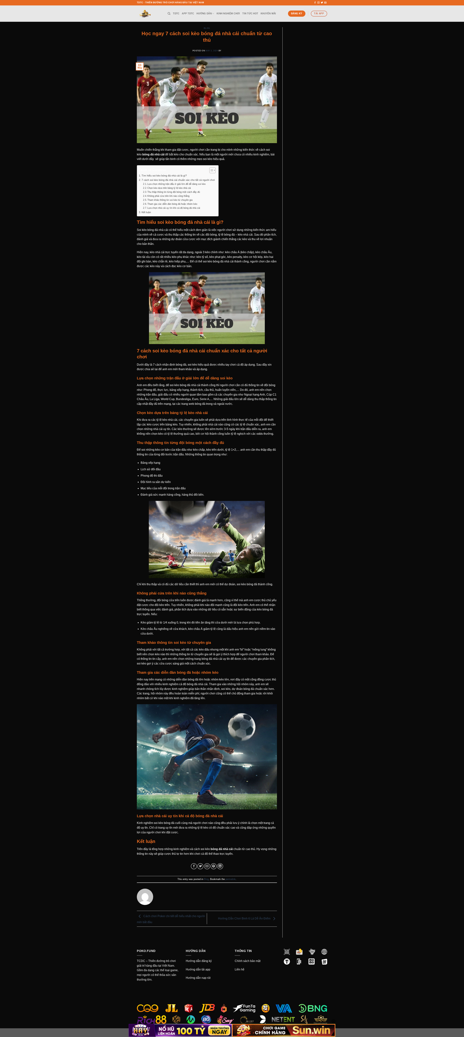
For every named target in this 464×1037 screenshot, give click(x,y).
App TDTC (188, 13)
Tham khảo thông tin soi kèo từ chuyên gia (169, 200)
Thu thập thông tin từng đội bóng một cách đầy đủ (173, 192)
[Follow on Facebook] (315, 2)
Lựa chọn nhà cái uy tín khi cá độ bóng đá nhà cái (174, 208)
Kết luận (147, 212)
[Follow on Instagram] (318, 2)
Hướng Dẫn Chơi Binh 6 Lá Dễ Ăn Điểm (244, 918)
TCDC (141, 960)
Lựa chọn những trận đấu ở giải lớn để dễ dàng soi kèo (176, 184)
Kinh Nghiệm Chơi (228, 13)
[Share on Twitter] (200, 866)
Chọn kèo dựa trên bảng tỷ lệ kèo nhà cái (169, 188)
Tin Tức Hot (250, 13)
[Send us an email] (325, 2)
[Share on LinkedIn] (220, 866)
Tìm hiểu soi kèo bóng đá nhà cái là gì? (164, 175)
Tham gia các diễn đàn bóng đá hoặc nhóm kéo (172, 204)
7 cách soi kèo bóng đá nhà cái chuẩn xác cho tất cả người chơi (178, 179)
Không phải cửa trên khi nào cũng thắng (168, 196)
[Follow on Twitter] (322, 2)
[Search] (169, 13)
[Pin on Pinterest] (214, 866)
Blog (207, 28)
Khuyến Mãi (268, 13)
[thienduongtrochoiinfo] (149, 13)
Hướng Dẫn (204, 13)
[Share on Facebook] (194, 866)
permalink (230, 879)
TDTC (176, 13)
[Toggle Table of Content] (211, 170)
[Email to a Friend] (207, 866)
